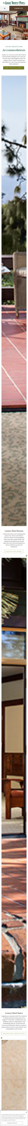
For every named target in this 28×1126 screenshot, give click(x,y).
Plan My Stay (19, 8)
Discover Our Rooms (14, 551)
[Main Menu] (4, 8)
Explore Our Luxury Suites (13, 1033)
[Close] (26, 1112)
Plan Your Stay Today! (14, 68)
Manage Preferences (12, 1123)
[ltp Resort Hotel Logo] (14, 3)
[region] (14, 1118)
